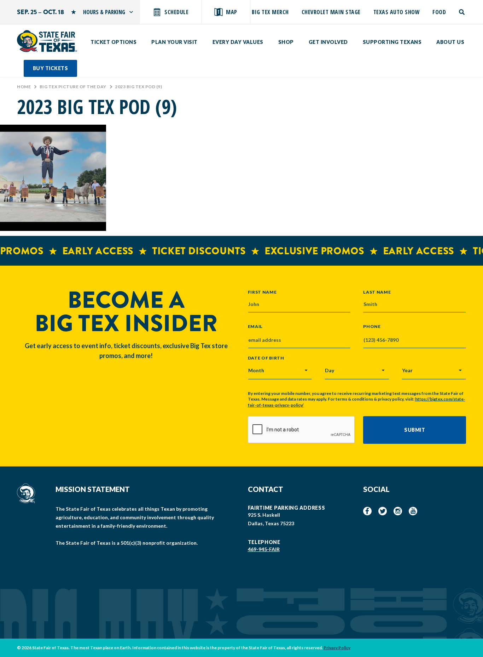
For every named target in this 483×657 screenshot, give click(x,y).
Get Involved (328, 42)
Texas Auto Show (396, 12)
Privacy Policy (337, 647)
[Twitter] (382, 511)
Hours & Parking (104, 12)
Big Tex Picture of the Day (73, 86)
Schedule (176, 12)
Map (231, 12)
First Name (262, 291)
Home (24, 86)
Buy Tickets (50, 68)
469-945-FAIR (264, 549)
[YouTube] (413, 511)
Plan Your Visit (174, 42)
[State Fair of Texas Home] (47, 41)
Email (255, 326)
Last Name (377, 291)
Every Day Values (238, 42)
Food (439, 12)
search (462, 12)
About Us (450, 42)
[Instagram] (398, 511)
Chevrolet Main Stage (331, 12)
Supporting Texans (392, 42)
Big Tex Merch (270, 12)
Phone (372, 326)
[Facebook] (367, 511)
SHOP (286, 42)
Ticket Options (113, 42)
